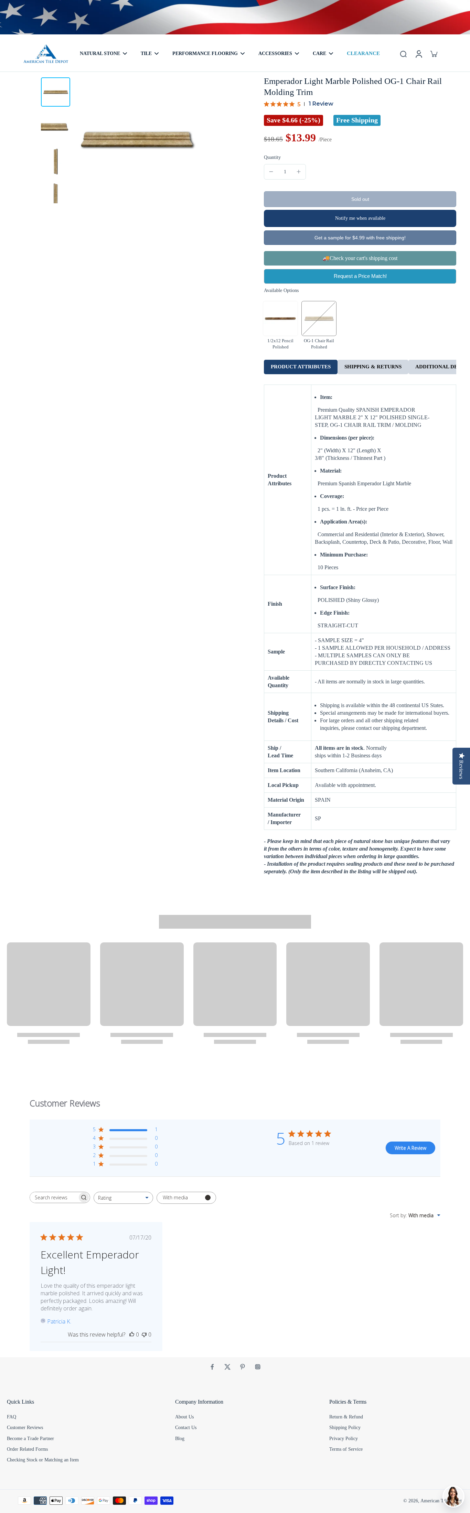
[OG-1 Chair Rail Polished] (318, 318)
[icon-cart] (433, 54)
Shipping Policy (345, 1427)
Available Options (281, 290)
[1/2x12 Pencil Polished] (280, 318)
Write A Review (410, 1148)
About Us (184, 1416)
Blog (179, 1438)
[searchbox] (53, 1197)
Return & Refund (346, 1416)
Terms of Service (346, 1449)
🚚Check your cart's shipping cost (360, 258)
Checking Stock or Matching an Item (43, 1459)
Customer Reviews (25, 1427)
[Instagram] (257, 1366)
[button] (360, 199)
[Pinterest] (242, 1366)
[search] (403, 54)
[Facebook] (212, 1366)
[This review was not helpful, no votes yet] (144, 1334)
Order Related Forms (27, 1449)
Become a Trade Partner (30, 1438)
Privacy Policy (343, 1438)
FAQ (11, 1416)
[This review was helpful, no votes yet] (131, 1334)
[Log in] (418, 54)
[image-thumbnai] (56, 92)
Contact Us (185, 1427)
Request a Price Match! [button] (360, 276)
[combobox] (123, 1198)
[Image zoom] (137, 139)
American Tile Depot (441, 1500)
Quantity (272, 157)
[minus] (271, 171)
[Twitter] (227, 1366)
